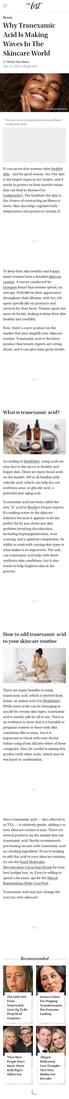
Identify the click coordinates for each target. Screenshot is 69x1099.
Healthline (32, 461)
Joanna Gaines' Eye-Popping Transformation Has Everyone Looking (51, 1005)
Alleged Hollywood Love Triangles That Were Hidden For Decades (50, 1067)
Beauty (7, 17)
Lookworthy (12, 196)
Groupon (10, 287)
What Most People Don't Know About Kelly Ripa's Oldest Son (16, 1065)
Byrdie (33, 507)
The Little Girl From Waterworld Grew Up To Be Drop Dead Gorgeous (17, 1007)
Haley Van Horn (18, 62)
